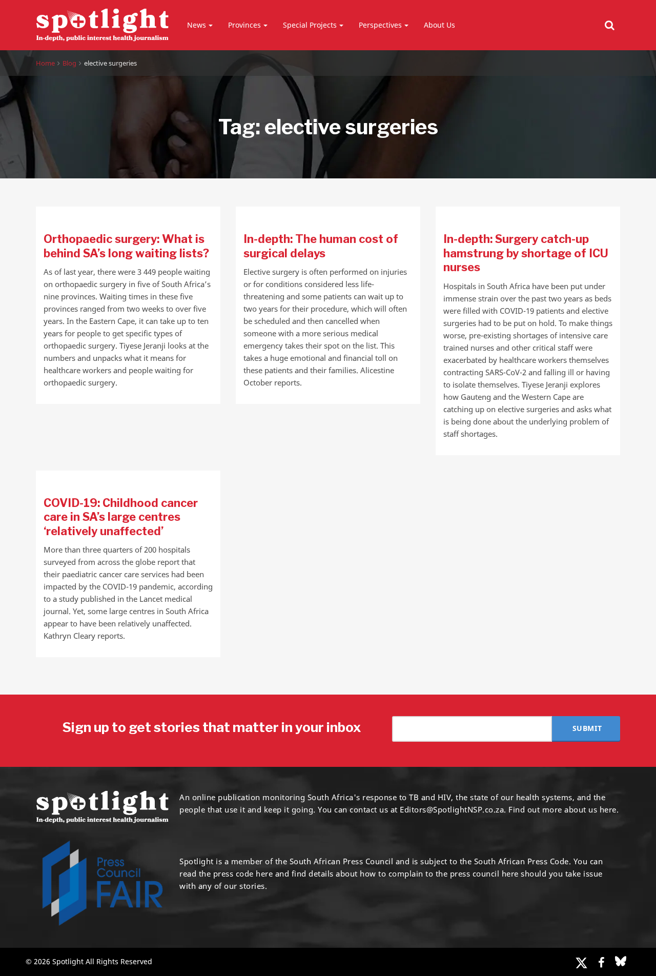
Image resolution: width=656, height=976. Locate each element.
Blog (69, 63)
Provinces (244, 25)
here (264, 873)
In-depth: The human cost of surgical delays (320, 246)
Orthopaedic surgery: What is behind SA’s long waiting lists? (126, 246)
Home (45, 63)
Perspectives (380, 25)
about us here (590, 809)
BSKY (620, 961)
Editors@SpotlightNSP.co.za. (453, 809)
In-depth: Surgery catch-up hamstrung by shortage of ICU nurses (525, 253)
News (196, 25)
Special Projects (310, 25)
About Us (439, 25)
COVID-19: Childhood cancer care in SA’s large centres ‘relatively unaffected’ (121, 517)
